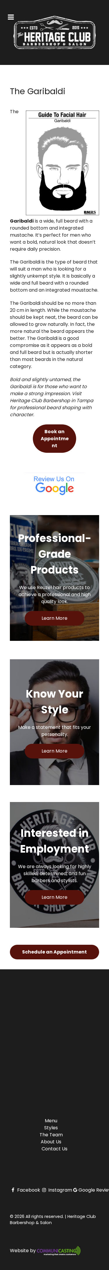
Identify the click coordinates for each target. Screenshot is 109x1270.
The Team (51, 1134)
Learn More (54, 618)
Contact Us (54, 1148)
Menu (51, 1120)
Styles (51, 1127)
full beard (42, 283)
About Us (51, 1141)
